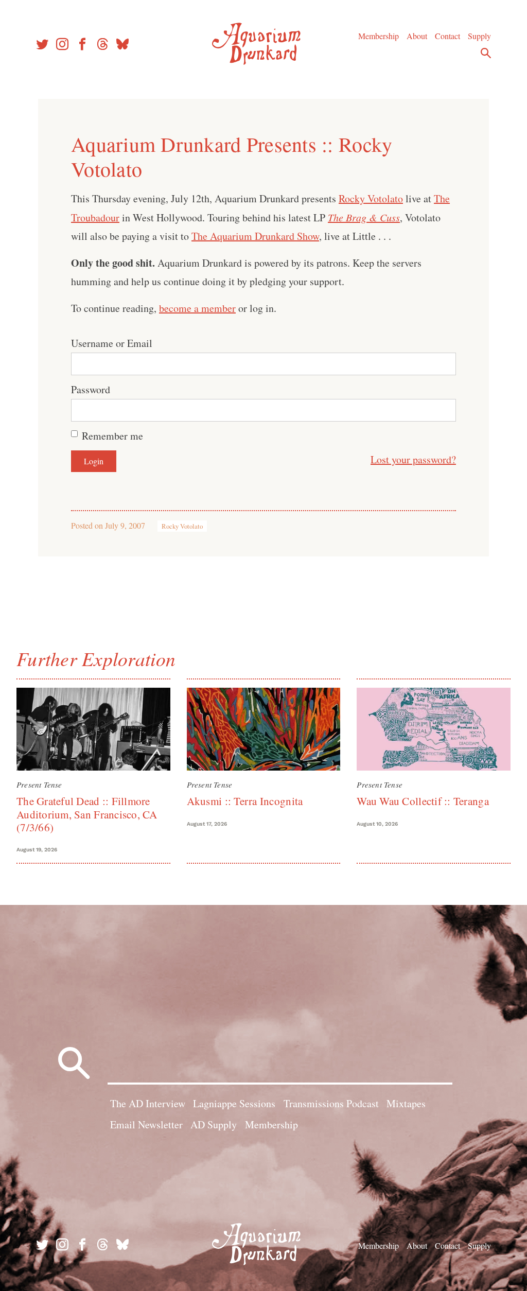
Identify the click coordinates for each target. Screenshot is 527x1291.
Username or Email (111, 343)
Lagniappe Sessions (234, 1103)
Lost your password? (413, 459)
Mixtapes (406, 1103)
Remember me (112, 436)
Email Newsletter (146, 1124)
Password (90, 389)
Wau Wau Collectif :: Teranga (422, 801)
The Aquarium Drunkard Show (255, 236)
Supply (479, 35)
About (417, 35)
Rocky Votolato (371, 198)
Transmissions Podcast (331, 1103)
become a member (197, 308)
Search (486, 53)
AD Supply (213, 1124)
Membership (378, 35)
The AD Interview (147, 1103)
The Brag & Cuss (364, 217)
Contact (447, 35)
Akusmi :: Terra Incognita (245, 801)
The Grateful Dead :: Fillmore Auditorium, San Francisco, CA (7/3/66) (86, 814)
